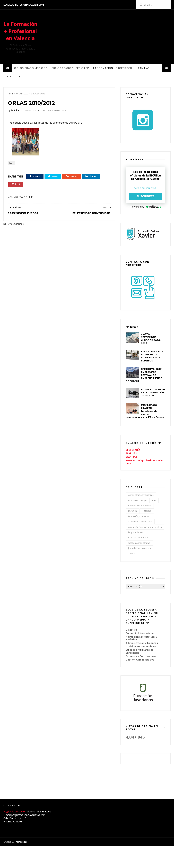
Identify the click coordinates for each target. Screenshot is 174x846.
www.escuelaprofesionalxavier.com (145, 462)
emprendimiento (136, 532)
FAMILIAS (131, 453)
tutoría (131, 553)
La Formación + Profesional (113, 68)
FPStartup (146, 510)
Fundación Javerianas (138, 516)
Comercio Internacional (139, 505)
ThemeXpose (21, 841)
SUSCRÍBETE (145, 196)
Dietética (132, 510)
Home (10, 94)
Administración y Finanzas (140, 495)
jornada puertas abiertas (140, 548)
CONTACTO (12, 76)
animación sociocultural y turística (145, 527)
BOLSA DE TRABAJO (137, 500)
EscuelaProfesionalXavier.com (23, 5)
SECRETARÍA (133, 449)
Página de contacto (14, 811)
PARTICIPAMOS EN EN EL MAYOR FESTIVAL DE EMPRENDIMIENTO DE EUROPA (144, 375)
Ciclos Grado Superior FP (70, 68)
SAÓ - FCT (131, 456)
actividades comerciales (140, 521)
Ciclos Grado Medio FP (30, 68)
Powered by (137, 206)
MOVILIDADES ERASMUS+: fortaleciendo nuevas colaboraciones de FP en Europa (145, 411)
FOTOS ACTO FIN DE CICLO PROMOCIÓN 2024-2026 (153, 392)
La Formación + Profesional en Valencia (20, 31)
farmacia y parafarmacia (140, 537)
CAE (154, 500)
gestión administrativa (139, 543)
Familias (144, 68)
